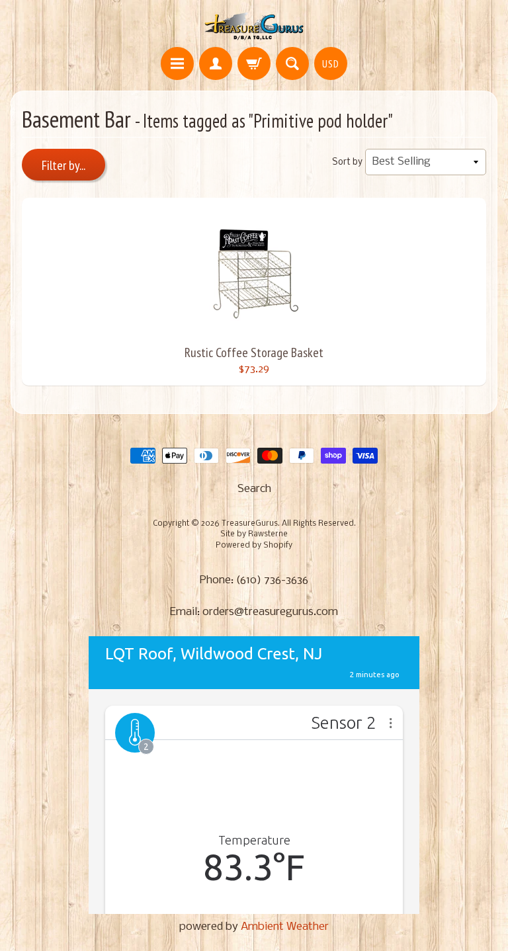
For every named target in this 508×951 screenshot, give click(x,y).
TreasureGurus (250, 524)
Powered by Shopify (254, 546)
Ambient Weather (285, 927)
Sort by (347, 162)
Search (254, 489)
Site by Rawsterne (254, 534)
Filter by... (63, 165)
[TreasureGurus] (254, 25)
